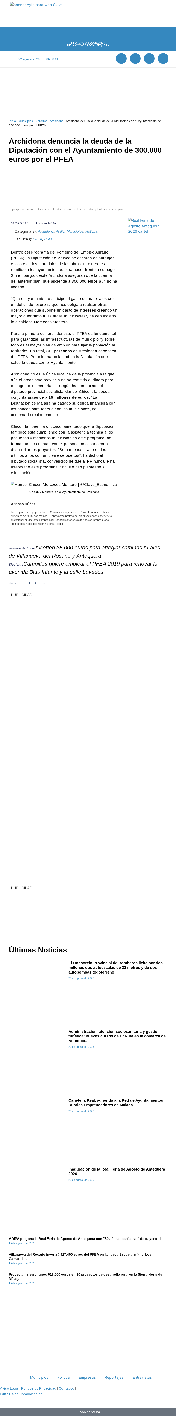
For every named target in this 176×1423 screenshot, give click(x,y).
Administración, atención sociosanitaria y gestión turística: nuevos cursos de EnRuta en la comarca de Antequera (117, 1036)
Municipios (25, 121)
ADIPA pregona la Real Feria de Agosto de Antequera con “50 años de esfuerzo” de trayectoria (85, 1239)
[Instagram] (163, 58)
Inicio (12, 121)
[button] (88, 59)
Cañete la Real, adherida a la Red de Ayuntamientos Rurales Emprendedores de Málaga (115, 1102)
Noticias (91, 231)
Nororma (41, 121)
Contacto (66, 1388)
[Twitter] (135, 58)
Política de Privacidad (38, 1388)
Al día (60, 231)
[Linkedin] (149, 58)
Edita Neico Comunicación (21, 1394)
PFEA (37, 239)
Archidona (57, 121)
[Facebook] (121, 58)
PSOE (49, 239)
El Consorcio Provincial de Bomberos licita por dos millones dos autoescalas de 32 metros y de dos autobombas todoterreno (115, 967)
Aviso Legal (9, 1388)
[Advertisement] (88, 915)
